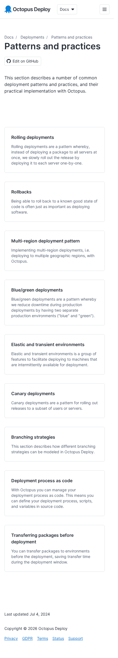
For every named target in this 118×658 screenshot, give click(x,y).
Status (58, 638)
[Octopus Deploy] (27, 9)
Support (75, 638)
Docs (8, 37)
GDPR (27, 638)
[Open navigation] (104, 9)
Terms (42, 638)
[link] (55, 149)
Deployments (32, 37)
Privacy (11, 638)
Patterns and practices (71, 37)
